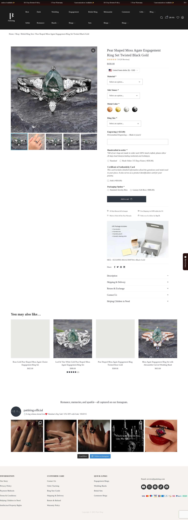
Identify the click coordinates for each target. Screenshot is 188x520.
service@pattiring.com (156, 479)
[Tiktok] (160, 486)
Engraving (116, 132)
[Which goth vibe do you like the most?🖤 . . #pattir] (127, 436)
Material (111, 76)
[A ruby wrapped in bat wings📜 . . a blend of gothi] (60, 436)
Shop (17, 34)
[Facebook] (166, 486)
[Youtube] (143, 486)
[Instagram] (149, 486)
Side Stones (113, 90)
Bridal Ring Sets (27, 34)
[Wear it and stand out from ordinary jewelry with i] (94, 436)
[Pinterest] (155, 486)
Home (11, 34)
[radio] (109, 109)
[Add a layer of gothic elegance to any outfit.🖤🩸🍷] (161, 436)
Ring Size (112, 118)
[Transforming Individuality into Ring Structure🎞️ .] (27, 436)
